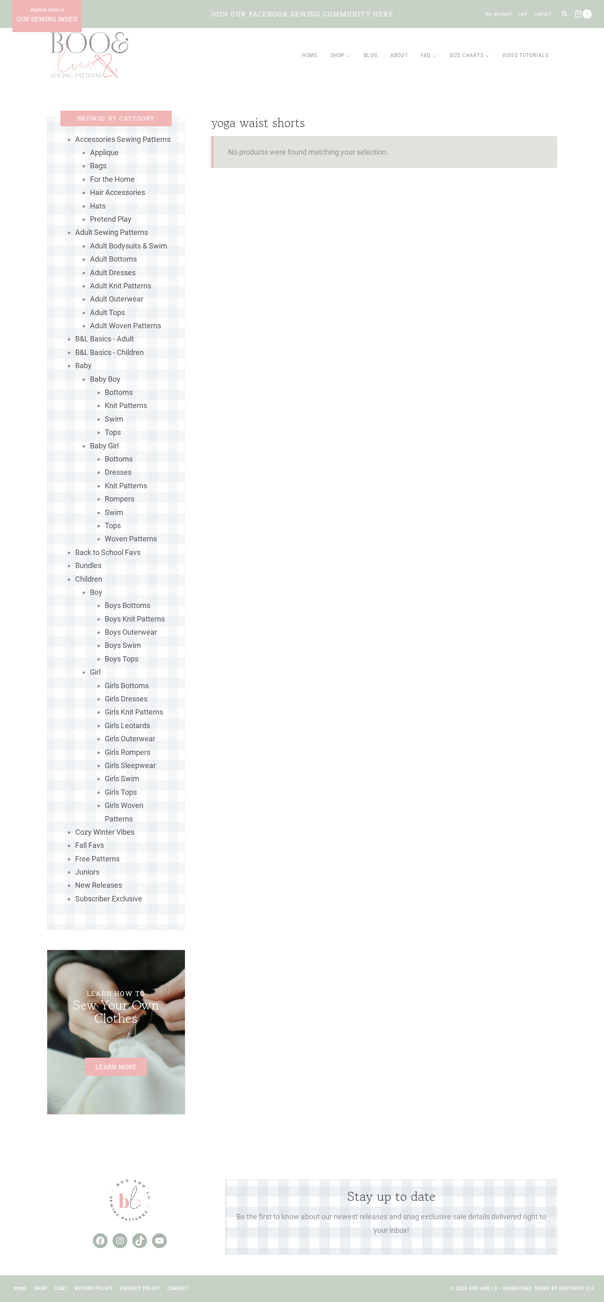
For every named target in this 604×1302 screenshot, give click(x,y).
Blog (371, 55)
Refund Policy (94, 1288)
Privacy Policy (140, 1288)
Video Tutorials (525, 55)
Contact (542, 14)
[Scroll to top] (583, 1269)
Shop (41, 1288)
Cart (523, 14)
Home (310, 55)
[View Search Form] (564, 14)
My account (498, 14)
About (399, 55)
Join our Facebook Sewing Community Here (301, 13)
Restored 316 (576, 1288)
